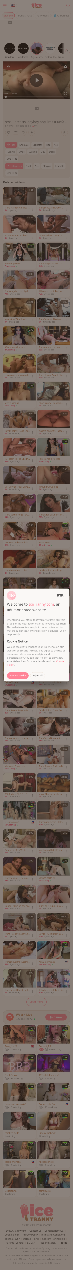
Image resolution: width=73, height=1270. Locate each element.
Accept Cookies (17, 675)
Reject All (37, 675)
